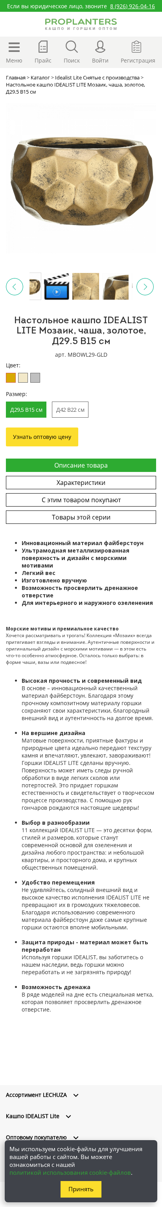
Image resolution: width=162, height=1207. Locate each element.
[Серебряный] (35, 378)
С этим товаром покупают (81, 500)
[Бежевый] (23, 378)
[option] (81, 178)
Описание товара (81, 465)
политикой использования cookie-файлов (70, 1172)
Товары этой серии (81, 517)
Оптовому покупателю (36, 1137)
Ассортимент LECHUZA (36, 1094)
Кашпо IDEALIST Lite (32, 1116)
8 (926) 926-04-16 (132, 6)
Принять (81, 1189)
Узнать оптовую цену (42, 436)
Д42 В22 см (70, 409)
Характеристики (81, 482)
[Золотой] (11, 378)
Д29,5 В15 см (26, 409)
